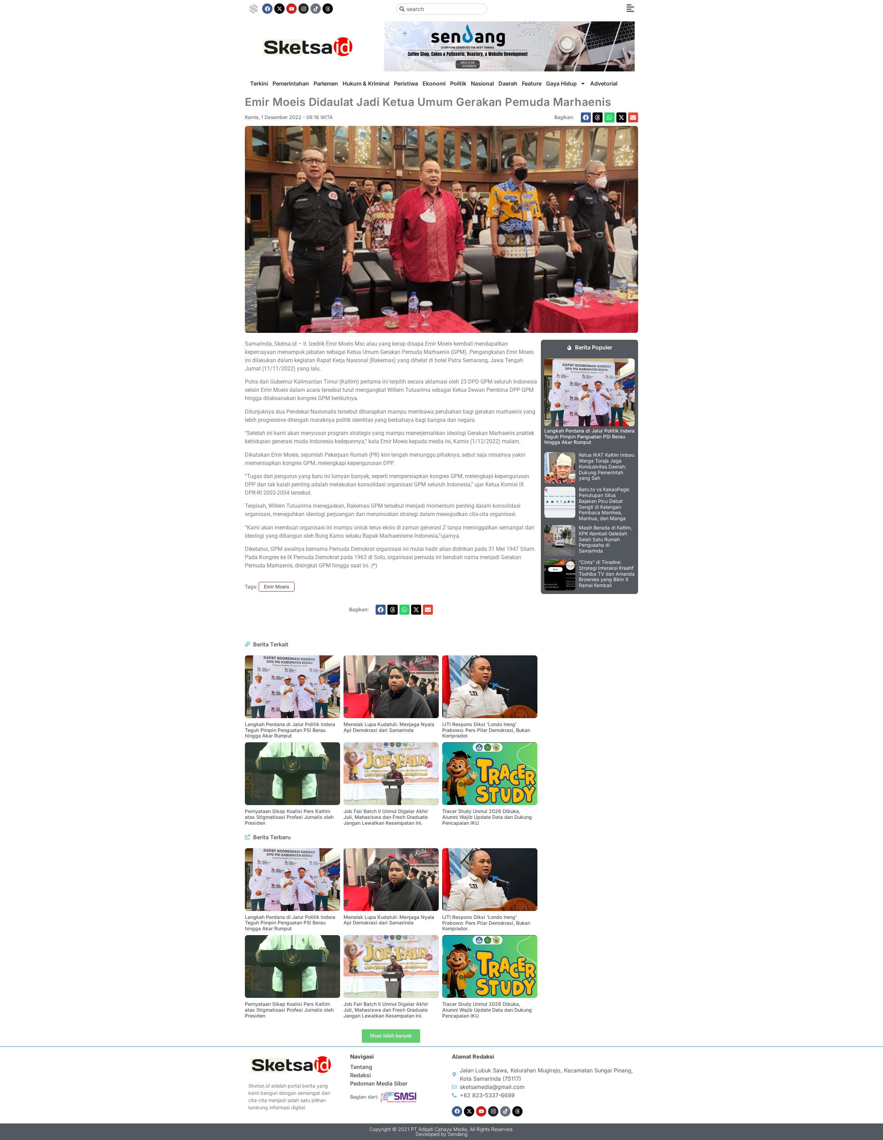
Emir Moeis (276, 586)
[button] (586, 117)
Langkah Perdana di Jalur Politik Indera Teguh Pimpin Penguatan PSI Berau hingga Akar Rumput (290, 730)
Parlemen (326, 83)
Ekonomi (434, 83)
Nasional (482, 83)
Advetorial (603, 83)
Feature (532, 83)
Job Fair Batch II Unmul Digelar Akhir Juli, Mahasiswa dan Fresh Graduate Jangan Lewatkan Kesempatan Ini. (386, 817)
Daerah (507, 83)
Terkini (259, 83)
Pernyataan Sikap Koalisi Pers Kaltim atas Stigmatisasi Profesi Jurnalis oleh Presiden (289, 817)
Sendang (457, 1134)
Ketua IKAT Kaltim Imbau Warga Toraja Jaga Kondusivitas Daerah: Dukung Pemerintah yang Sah (606, 466)
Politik (458, 83)
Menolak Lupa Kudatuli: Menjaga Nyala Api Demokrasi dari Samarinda (389, 727)
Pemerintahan (290, 83)
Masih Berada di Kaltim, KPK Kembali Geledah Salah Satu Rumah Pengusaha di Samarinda (605, 539)
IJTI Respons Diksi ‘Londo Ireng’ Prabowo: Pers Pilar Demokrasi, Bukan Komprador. (486, 730)
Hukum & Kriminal (366, 83)
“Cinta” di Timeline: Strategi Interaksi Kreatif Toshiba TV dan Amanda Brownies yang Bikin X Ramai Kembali (607, 573)
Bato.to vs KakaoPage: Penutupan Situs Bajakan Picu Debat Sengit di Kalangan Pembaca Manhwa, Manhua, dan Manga (604, 503)
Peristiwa (406, 83)
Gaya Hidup (561, 83)
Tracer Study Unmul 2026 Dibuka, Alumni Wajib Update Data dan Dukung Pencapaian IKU (487, 817)
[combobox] (441, 8)
